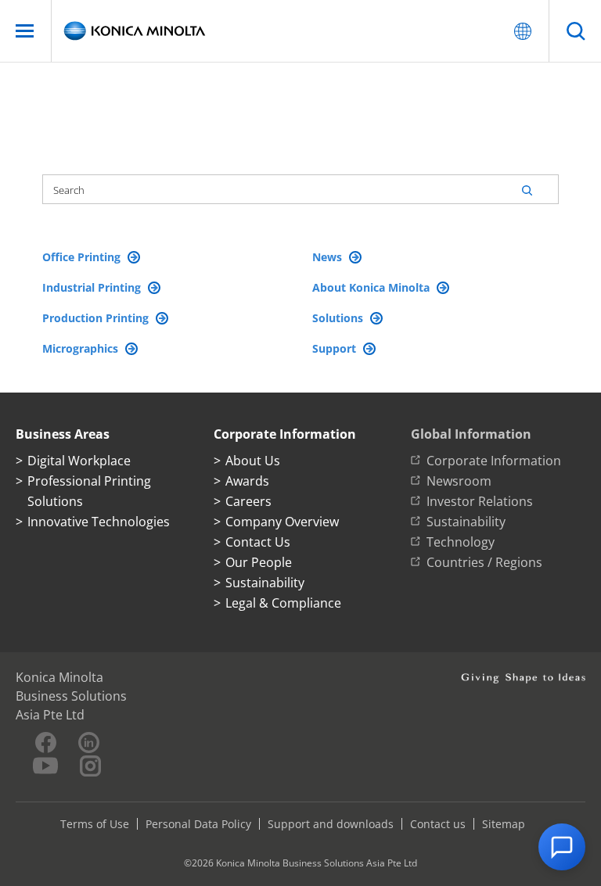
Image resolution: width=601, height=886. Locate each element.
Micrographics (81, 348)
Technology (460, 542)
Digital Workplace (79, 460)
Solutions (339, 317)
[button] (561, 846)
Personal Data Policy (198, 823)
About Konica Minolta (372, 287)
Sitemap (503, 823)
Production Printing (97, 317)
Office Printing (83, 256)
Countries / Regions (484, 562)
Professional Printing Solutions (89, 491)
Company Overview (282, 521)
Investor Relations (479, 501)
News (328, 256)
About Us (252, 460)
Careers (248, 501)
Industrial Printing (93, 287)
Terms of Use (94, 823)
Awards (247, 481)
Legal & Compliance (283, 603)
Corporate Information (493, 460)
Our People (258, 562)
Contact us (438, 823)
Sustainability (264, 582)
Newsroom (458, 481)
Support (335, 348)
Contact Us (257, 542)
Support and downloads (331, 823)
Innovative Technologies (98, 521)
